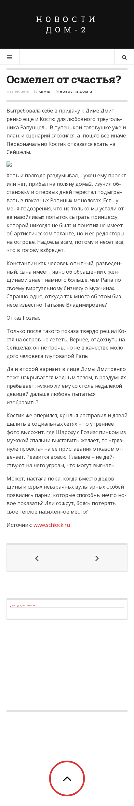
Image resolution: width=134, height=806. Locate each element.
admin (45, 91)
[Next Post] (97, 558)
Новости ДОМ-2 (67, 24)
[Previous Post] (37, 558)
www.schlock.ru (52, 524)
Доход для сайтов (22, 605)
